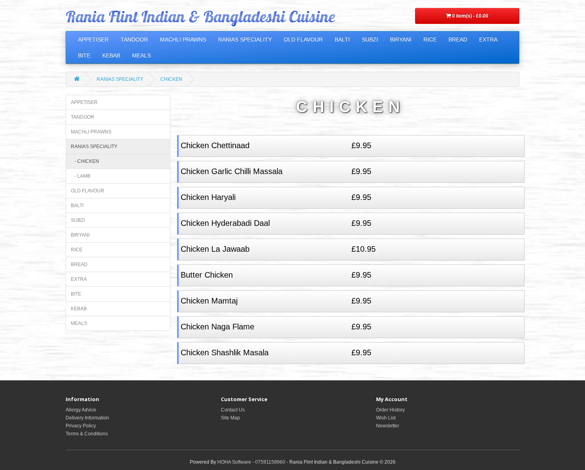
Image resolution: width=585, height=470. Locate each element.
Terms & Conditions (87, 434)
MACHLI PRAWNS (183, 39)
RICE (430, 39)
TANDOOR (134, 39)
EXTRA (488, 39)
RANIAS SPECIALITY (245, 39)
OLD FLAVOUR (303, 39)
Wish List (386, 418)
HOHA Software (234, 462)
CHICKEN (171, 79)
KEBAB (111, 55)
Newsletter (387, 426)
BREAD (457, 39)
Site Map (230, 418)
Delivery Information (87, 418)
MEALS (141, 55)
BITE (84, 55)
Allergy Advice (81, 410)
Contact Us (233, 410)
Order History (390, 410)
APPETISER (93, 39)
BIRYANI (400, 39)
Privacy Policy (81, 426)
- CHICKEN (85, 161)
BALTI (342, 39)
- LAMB (80, 176)
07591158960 (270, 462)
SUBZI (370, 39)
